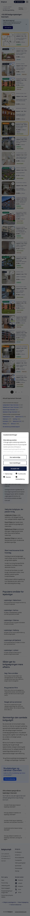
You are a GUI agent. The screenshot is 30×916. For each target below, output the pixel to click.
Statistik (8, 477)
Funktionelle (22, 474)
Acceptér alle (15, 469)
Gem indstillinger (15, 463)
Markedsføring (20, 479)
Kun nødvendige (15, 457)
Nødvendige (8, 474)
